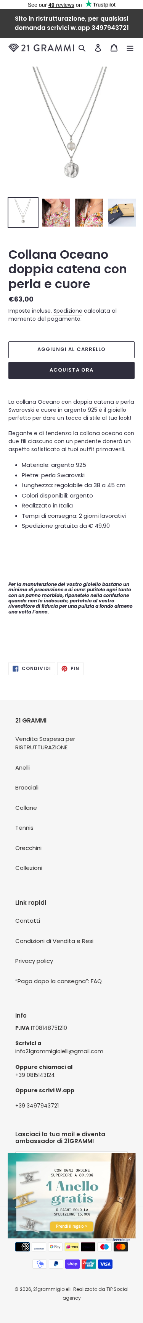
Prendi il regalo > (71, 1225)
